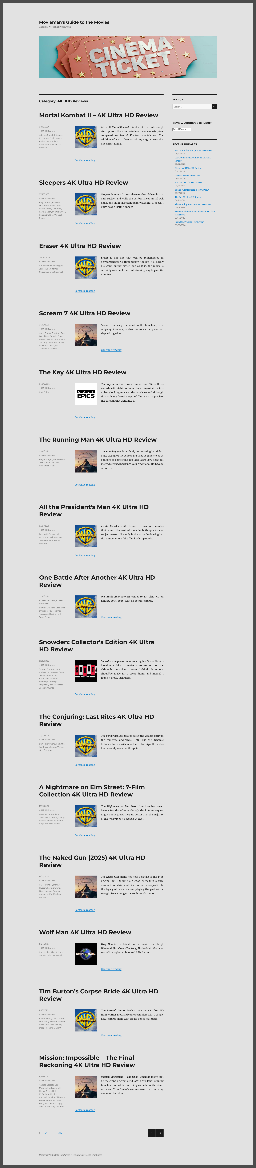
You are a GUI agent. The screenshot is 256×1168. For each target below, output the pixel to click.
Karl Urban (44, 141)
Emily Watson (50, 1021)
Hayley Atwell (54, 1088)
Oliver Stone (45, 675)
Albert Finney (45, 1018)
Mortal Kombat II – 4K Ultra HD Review (98, 115)
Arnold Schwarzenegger (51, 265)
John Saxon (44, 817)
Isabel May (44, 336)
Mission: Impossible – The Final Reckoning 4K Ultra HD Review (87, 1061)
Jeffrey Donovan (53, 208)
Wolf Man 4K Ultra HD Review (85, 932)
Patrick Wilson (57, 747)
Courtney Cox (58, 333)
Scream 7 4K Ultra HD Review (84, 313)
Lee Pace (55, 462)
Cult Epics (44, 392)
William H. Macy (47, 466)
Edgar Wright (45, 459)
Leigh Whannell (54, 955)
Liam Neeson (45, 891)
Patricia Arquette (47, 820)
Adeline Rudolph (47, 135)
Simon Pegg (56, 1103)
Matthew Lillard (56, 342)
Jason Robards (46, 540)
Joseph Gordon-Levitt (49, 669)
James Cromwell (55, 272)
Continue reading (85, 160)
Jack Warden (55, 537)
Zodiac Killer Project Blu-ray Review (192, 190)
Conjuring (55, 744)
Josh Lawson (56, 138)
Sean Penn (44, 617)
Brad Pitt (56, 202)
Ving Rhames (57, 1106)
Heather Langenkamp (50, 814)
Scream (53, 348)
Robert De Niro (46, 215)
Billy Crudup (45, 202)
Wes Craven (54, 823)
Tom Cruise (44, 1106)
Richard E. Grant (53, 1028)
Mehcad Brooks (46, 144)
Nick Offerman (58, 1097)
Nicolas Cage (57, 672)
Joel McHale (52, 339)
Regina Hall (55, 614)
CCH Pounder (45, 885)
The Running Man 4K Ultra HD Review (98, 439)
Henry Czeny (45, 1091)
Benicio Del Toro (47, 608)
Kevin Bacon (45, 212)
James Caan (45, 269)
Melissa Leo (44, 672)
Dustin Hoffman (47, 205)
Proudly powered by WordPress (87, 1155)
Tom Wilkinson (56, 685)
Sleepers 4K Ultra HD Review (83, 182)
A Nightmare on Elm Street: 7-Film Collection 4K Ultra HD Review (92, 790)
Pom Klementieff (47, 1100)
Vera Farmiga (45, 750)
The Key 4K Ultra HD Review (82, 372)
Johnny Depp (57, 817)
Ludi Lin (54, 141)
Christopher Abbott (48, 952)
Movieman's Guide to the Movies (74, 22)
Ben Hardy (44, 744)
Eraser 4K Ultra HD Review (80, 245)
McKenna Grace (46, 345)
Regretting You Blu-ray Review (189, 222)
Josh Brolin (44, 462)
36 (61, 1133)
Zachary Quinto (46, 688)
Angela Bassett (46, 1085)
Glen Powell (59, 459)
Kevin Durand (53, 888)
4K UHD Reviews (47, 131)
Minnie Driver (58, 212)
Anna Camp (45, 333)
